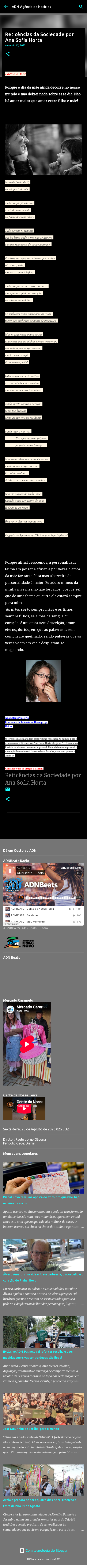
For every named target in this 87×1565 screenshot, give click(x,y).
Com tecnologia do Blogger (46, 1550)
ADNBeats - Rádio (35, 928)
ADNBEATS (11, 928)
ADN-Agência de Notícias (31, 7)
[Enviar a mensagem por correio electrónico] (7, 790)
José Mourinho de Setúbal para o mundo (31, 1428)
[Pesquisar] (81, 7)
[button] (7, 54)
